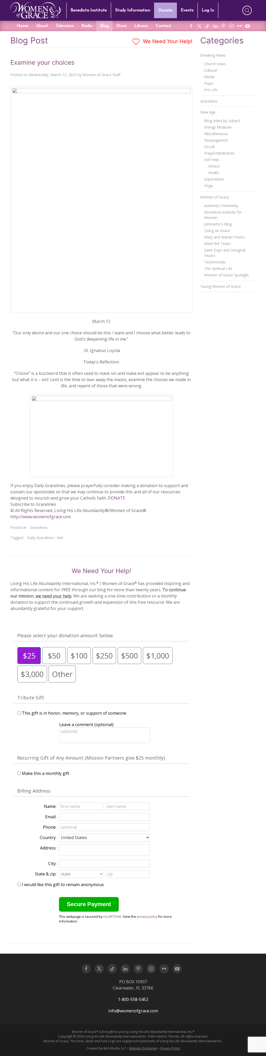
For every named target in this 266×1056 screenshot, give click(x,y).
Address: (48, 848)
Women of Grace (214, 197)
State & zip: (45, 874)
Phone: (49, 827)
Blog (104, 26)
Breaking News (213, 55)
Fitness (214, 166)
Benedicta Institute (89, 10)
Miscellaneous (216, 133)
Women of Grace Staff (101, 74)
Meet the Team (217, 243)
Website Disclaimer (143, 1048)
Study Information (132, 10)
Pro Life (210, 89)
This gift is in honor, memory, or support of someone (74, 713)
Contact (163, 26)
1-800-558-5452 (133, 999)
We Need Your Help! (166, 41)
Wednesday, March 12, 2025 (53, 74)
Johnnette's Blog (218, 224)
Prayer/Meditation (219, 153)
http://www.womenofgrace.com (40, 517)
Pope (208, 83)
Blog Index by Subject (222, 120)
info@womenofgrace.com (133, 1011)
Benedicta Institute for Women (223, 215)
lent (60, 537)
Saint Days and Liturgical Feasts (224, 253)
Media (209, 76)
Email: (50, 817)
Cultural (210, 70)
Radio (87, 26)
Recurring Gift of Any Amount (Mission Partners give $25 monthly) (91, 758)
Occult (209, 146)
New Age (208, 112)
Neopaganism (216, 140)
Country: (48, 837)
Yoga (208, 185)
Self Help (211, 159)
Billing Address (33, 791)
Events (187, 10)
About (42, 26)
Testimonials (215, 262)
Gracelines (46, 504)
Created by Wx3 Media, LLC (106, 1048)
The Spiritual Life (218, 268)
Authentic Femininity (221, 205)
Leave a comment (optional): (86, 724)
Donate (165, 10)
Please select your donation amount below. (65, 635)
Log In (208, 10)
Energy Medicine (218, 127)
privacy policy (147, 916)
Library (141, 26)
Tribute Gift (30, 697)
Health (213, 172)
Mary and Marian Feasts (224, 237)
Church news (215, 63)
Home (22, 26)
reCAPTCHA (112, 916)
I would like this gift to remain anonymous (63, 884)
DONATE (116, 498)
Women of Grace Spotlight (226, 275)
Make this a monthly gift (45, 773)
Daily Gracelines (40, 537)
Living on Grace (217, 230)
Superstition (214, 179)
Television (65, 26)
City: (52, 863)
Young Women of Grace (220, 286)
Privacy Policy (170, 1048)
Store (121, 26)
